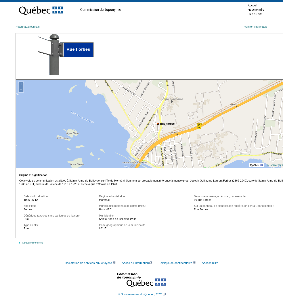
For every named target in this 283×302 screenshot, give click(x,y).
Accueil (252, 5)
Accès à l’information (135, 263)
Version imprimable (256, 26)
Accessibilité (210, 263)
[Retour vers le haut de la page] (272, 277)
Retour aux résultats (27, 26)
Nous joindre (256, 9)
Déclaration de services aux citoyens (88, 263)
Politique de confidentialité (175, 263)
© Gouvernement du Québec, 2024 (140, 294)
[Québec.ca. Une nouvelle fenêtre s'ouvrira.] (41, 10)
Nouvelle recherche (32, 242)
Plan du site (255, 14)
